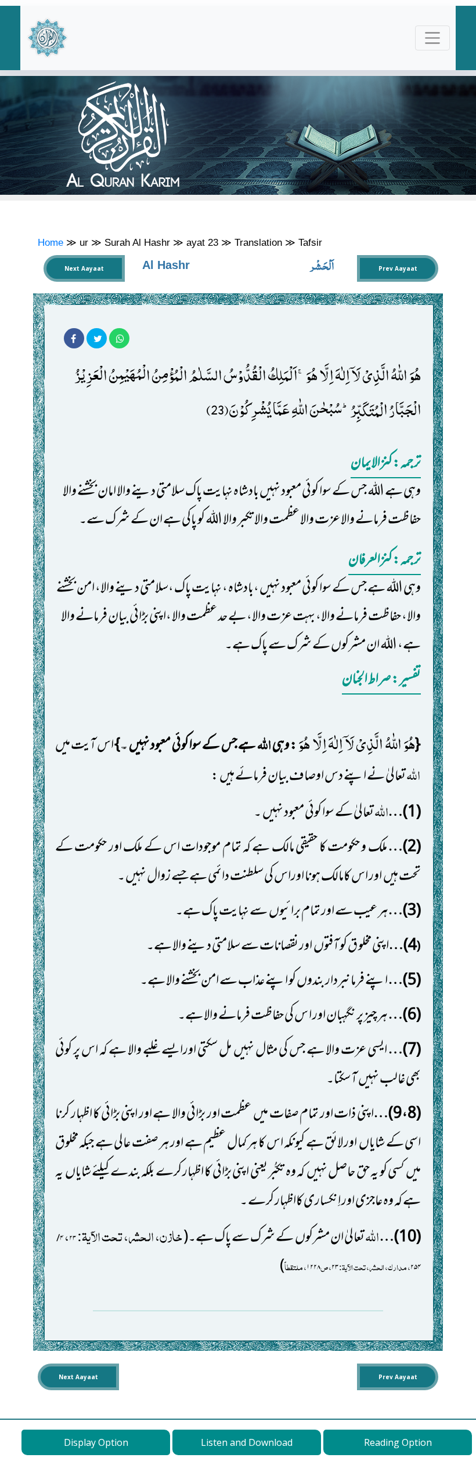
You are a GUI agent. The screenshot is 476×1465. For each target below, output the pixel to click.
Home (50, 242)
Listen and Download (247, 1442)
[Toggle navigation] (432, 38)
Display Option (96, 1442)
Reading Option (398, 1442)
